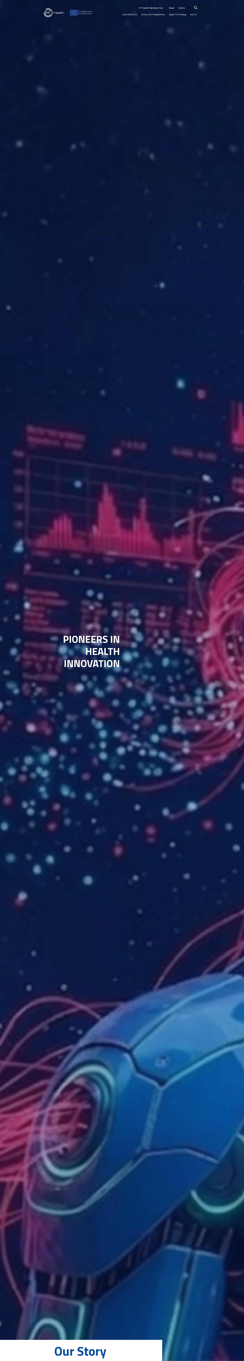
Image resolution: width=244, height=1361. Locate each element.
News (171, 8)
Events (181, 8)
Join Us (193, 14)
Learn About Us (129, 14)
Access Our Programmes (153, 14)
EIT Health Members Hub (151, 8)
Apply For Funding (177, 14)
